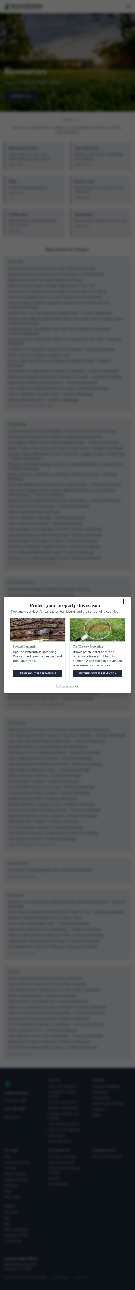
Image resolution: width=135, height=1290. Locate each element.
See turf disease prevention (97, 673)
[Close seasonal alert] (126, 601)
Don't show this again (67, 686)
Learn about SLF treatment (37, 673)
